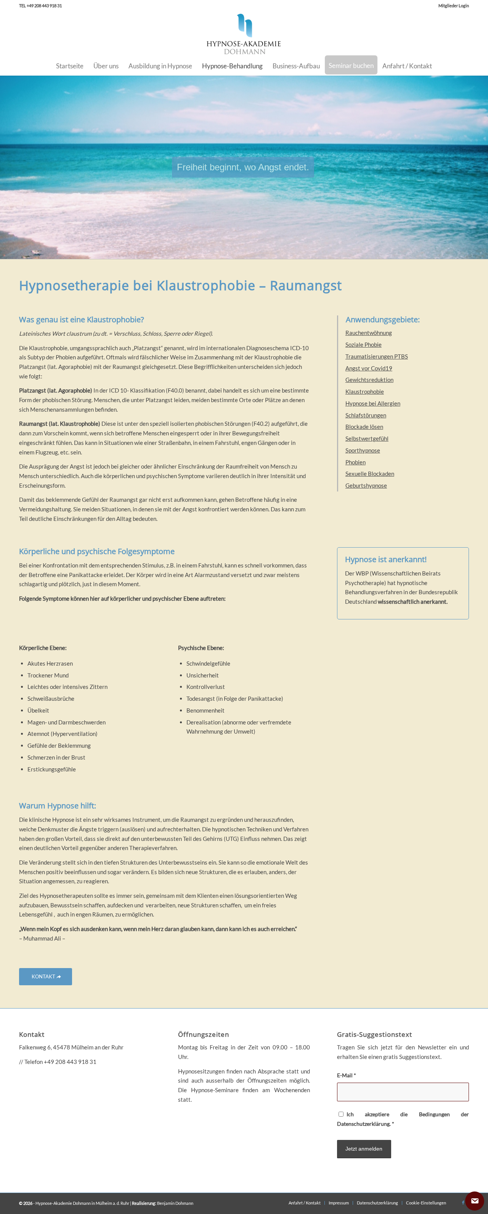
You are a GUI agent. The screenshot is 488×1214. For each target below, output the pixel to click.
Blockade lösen (364, 426)
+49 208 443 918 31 (70, 1061)
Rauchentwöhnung (368, 332)
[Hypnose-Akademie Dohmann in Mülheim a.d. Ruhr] (244, 34)
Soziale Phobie (363, 344)
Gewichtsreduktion (369, 379)
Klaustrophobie (364, 391)
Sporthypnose (362, 450)
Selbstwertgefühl (366, 438)
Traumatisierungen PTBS (376, 356)
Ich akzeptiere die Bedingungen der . (403, 1119)
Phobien (355, 462)
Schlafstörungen (365, 415)
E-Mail (346, 1075)
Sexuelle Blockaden (369, 473)
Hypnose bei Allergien (372, 403)
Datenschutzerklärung (363, 1123)
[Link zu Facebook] (463, 1202)
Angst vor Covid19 (368, 368)
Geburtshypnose (366, 485)
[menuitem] (452, 6)
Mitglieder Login (453, 5)
